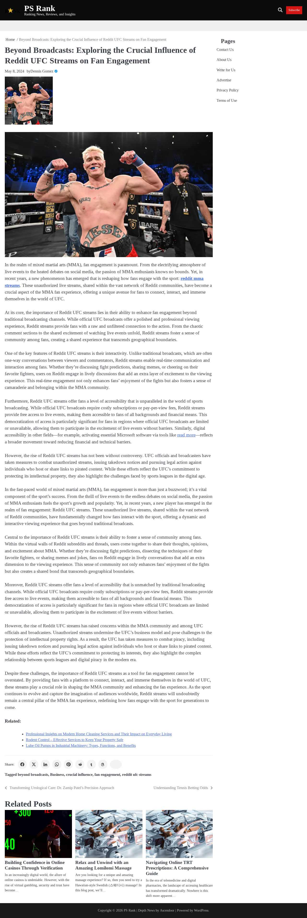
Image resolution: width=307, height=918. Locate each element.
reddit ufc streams (136, 775)
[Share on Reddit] (79, 764)
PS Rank (39, 8)
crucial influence (79, 775)
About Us (224, 60)
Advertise (224, 80)
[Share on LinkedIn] (45, 764)
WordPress (201, 910)
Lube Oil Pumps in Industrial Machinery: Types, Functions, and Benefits (81, 745)
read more (186, 434)
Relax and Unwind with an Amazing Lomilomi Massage (103, 865)
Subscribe (294, 10)
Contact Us (225, 50)
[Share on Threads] (102, 764)
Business (57, 775)
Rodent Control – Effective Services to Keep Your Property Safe (74, 740)
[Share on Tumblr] (91, 764)
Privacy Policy (228, 90)
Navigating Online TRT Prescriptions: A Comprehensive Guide (177, 868)
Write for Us (226, 70)
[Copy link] (116, 764)
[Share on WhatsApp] (56, 764)
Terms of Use (227, 100)
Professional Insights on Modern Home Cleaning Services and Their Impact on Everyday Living (99, 734)
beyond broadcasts (33, 775)
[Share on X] (33, 764)
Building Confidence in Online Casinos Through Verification (35, 865)
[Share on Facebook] (22, 764)
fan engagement (107, 775)
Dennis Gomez (41, 71)
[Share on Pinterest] (68, 764)
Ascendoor (167, 910)
